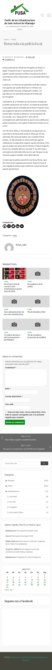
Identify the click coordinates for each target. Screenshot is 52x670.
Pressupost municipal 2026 (27, 531)
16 (45, 580)
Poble (13, 39)
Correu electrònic (14, 396)
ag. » (12, 590)
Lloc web (9, 404)
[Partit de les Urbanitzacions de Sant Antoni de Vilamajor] (20, 9)
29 (38, 585)
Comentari (10, 367)
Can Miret (28, 497)
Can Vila (28, 502)
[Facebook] (5, 226)
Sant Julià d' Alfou (28, 512)
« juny (6, 590)
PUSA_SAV (31, 57)
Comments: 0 (10, 59)
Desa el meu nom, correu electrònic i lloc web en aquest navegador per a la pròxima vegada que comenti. (25, 414)
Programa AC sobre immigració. (29, 557)
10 (7, 580)
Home (6, 39)
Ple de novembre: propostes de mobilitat (37, 336)
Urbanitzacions (28, 491)
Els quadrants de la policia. (35, 285)
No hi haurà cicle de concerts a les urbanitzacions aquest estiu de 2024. (13, 287)
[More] (22, 226)
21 (32, 582)
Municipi (28, 481)
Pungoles (28, 507)
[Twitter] (13, 226)
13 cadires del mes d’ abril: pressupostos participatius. (12, 337)
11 (13, 580)
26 (19, 585)
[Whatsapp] (9, 226)
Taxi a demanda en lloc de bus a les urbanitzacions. (14, 313)
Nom (8, 389)
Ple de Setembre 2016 (36, 312)
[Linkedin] (17, 226)
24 (7, 585)
